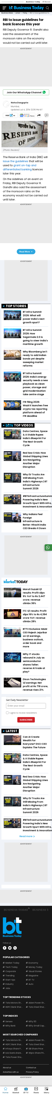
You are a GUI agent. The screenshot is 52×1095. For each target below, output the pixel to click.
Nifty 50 (32, 1021)
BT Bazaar (47, 2)
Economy (33, 962)
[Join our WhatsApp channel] (48, 550)
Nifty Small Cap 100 (37, 1025)
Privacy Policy (32, 1072)
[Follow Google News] (27, 115)
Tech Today (11, 967)
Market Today (12, 962)
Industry (9, 984)
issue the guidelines (15, 161)
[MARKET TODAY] (16, 582)
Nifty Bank (10, 1025)
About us (7, 1067)
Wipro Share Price (37, 1052)
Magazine (33, 975)
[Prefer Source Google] (10, 115)
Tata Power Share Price (14, 1057)
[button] (46, 1090)
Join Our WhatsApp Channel (24, 92)
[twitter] (15, 948)
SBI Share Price (36, 1048)
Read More (24, 251)
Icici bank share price (14, 1052)
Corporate (10, 971)
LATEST (11, 731)
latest (17, 13)
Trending (9, 975)
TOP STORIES (16, 306)
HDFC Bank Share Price (14, 1007)
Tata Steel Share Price (37, 1007)
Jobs (7, 988)
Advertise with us (11, 1072)
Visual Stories (35, 971)
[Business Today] (26, 8)
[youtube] (10, 948)
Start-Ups (10, 979)
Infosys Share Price (14, 1048)
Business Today (33, 2)
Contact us (31, 1067)
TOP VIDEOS (23, 425)
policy (25, 13)
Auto (31, 984)
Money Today (35, 967)
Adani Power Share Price (37, 1002)
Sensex (9, 1021)
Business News (7, 13)
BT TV (31, 979)
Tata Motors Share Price (14, 1002)
